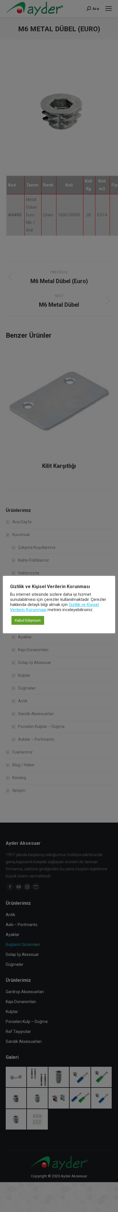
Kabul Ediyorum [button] (28, 620)
